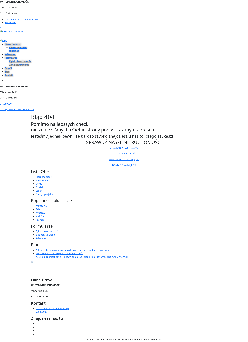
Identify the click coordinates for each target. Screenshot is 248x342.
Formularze (11, 57)
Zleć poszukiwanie (19, 64)
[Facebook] (37, 323)
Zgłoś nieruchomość (20, 61)
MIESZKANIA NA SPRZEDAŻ (124, 147)
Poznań (40, 219)
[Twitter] (37, 327)
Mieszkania (42, 180)
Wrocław (40, 212)
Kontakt (9, 75)
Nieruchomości (13, 44)
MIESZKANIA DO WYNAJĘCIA (124, 159)
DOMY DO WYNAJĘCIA (124, 165)
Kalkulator (10, 54)
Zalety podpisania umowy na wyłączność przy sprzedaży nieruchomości (74, 250)
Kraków (40, 216)
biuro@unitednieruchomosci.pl (21, 19)
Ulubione (14, 50)
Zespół (8, 68)
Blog (7, 71)
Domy (39, 183)
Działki (39, 187)
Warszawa (41, 205)
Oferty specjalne (18, 47)
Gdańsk (40, 209)
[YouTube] (37, 330)
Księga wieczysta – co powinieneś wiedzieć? (59, 253)
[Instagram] (37, 334)
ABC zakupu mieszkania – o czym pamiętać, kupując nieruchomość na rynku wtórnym (82, 256)
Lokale (39, 190)
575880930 (10, 22)
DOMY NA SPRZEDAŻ (124, 153)
